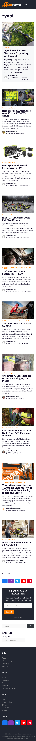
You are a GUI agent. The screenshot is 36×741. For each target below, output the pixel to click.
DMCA (4, 705)
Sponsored (11, 427)
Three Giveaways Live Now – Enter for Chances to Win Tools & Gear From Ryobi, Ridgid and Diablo (17, 489)
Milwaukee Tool (18, 267)
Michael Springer (18, 560)
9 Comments (24, 562)
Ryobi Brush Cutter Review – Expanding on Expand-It (16, 53)
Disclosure (6, 708)
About (4, 677)
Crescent (6, 267)
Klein (11, 321)
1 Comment (21, 398)
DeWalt (12, 267)
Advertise (5, 680)
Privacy (21, 617)
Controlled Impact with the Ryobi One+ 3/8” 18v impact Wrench (17, 433)
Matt (17, 75)
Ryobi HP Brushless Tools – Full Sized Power (17, 219)
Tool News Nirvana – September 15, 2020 (13, 272)
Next (9, 574)
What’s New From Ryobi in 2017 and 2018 (16, 543)
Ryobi (9, 108)
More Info (16, 617)
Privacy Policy (7, 702)
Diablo (6, 482)
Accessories (7, 373)
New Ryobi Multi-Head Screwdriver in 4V (14, 166)
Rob (14, 183)
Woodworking (7, 661)
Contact (5, 686)
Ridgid (17, 482)
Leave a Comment (25, 185)
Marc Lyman (17, 508)
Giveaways (11, 482)
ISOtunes (6, 321)
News (5, 108)
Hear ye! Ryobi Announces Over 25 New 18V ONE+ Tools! (16, 113)
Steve (15, 131)
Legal (4, 699)
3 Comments (20, 133)
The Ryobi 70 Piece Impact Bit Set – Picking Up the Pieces (16, 378)
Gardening (5, 664)
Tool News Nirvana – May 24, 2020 (16, 324)
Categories (6, 637)
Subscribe (5, 683)
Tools (7, 47)
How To (5, 666)
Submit (9, 612)
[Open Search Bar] (26, 4)
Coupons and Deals (9, 688)
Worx (5, 268)
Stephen (16, 396)
